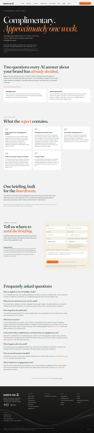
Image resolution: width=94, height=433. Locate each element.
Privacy (88, 429)
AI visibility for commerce (50, 396)
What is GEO (31, 398)
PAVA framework (55, 326)
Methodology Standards (83, 400)
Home (23, 3)
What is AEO (31, 396)
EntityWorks (31, 404)
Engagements (43, 3)
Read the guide (58, 378)
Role (68, 225)
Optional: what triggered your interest (57, 249)
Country (48, 238)
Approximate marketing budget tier (77, 238)
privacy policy (73, 266)
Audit (63, 3)
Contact (69, 3)
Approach (29, 3)
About (59, 3)
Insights (62, 402)
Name (47, 225)
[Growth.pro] (8, 3)
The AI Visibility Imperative (67, 400)
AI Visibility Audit (65, 398)
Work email (70, 231)
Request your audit (85, 3)
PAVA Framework (32, 402)
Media (62, 404)
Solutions (36, 3)
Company (48, 231)
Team (78, 398)
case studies (58, 367)
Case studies (52, 3)
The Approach (31, 400)
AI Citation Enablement (33, 406)
